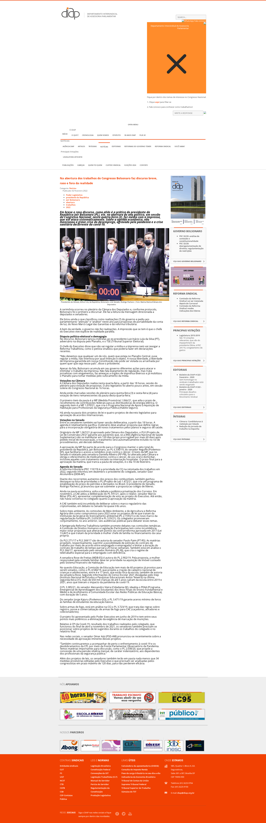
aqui (157, 102)
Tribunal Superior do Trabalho (136, 788)
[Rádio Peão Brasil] (195, 745)
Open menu (133, 124)
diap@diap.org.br (185, 793)
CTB (62, 784)
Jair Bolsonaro (73, 199)
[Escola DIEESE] (83, 714)
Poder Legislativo (74, 195)
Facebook (117, 814)
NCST (62, 780)
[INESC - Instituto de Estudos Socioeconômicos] (174, 745)
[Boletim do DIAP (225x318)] (188, 223)
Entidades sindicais (69, 765)
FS (61, 773)
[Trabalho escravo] (132, 697)
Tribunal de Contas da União (135, 780)
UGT (62, 777)
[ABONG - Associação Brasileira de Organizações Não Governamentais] (69, 745)
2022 (68, 207)
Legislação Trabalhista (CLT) (104, 777)
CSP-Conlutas (66, 795)
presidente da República (77, 197)
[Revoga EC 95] (182, 697)
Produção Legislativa (101, 795)
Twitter (123, 814)
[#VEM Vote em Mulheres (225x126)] (188, 286)
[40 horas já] (83, 697)
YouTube (130, 813)
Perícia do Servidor (100, 784)
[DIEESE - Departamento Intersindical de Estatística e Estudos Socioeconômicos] (153, 745)
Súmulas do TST (128, 791)
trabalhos (70, 204)
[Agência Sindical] (90, 745)
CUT (62, 769)
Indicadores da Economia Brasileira (138, 777)
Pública (63, 799)
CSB (62, 791)
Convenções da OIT (100, 773)
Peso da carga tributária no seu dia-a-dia (140, 773)
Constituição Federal (100, 769)
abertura (70, 202)
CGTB (62, 788)
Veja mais (187, 261)
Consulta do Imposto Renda (134, 769)
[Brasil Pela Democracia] (132, 714)
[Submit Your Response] (205, 113)
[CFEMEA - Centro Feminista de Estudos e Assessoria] (111, 745)
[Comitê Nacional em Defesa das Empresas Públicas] (182, 714)
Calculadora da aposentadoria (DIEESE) (140, 765)
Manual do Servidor (100, 780)
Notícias (72, 188)
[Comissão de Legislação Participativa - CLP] (132, 745)
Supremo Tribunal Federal (133, 784)
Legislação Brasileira (101, 765)
